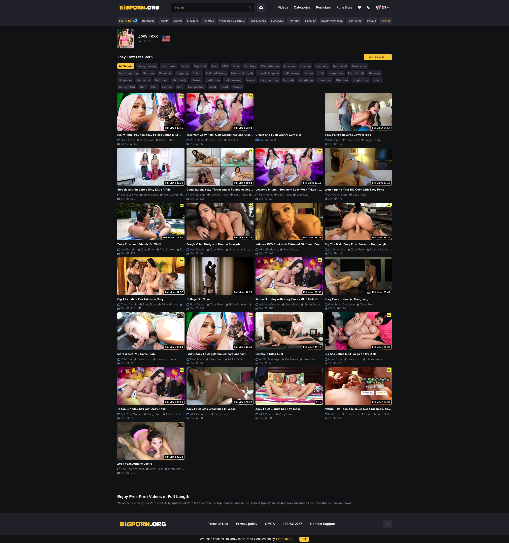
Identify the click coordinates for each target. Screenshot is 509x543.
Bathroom (213, 80)
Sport (224, 87)
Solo (236, 66)
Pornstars (323, 7)
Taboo (308, 73)
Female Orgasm (268, 73)
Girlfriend (161, 80)
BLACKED (277, 20)
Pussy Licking (147, 66)
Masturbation (270, 66)
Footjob (288, 80)
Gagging (182, 73)
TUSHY (164, 20)
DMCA (270, 524)
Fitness (167, 87)
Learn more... (285, 539)
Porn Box (294, 20)
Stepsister (143, 80)
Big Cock (200, 66)
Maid (212, 87)
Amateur (289, 66)
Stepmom (125, 80)
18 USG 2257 (292, 524)
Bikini (377, 80)
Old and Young (216, 73)
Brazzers (192, 20)
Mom (143, 87)
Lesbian (305, 66)
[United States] (166, 38)
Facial (185, 66)
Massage (375, 73)
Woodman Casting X (232, 20)
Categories (302, 7)
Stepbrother (361, 80)
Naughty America (332, 20)
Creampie (165, 73)
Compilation (196, 87)
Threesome (359, 66)
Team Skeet (354, 20)
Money (237, 87)
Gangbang (306, 80)
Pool (180, 87)
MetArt (177, 20)
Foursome (324, 80)
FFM (321, 73)
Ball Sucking (233, 80)
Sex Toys (250, 66)
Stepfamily (179, 80)
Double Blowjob (242, 73)
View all (385, 20)
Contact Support (322, 524)
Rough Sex (335, 73)
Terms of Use (218, 524)
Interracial (340, 66)
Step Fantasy (269, 80)
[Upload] (261, 7)
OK (304, 539)
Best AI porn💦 (128, 20)
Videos (283, 7)
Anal (214, 66)
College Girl (127, 87)
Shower (196, 80)
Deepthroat (169, 66)
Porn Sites (344, 7)
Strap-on (342, 80)
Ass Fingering (128, 73)
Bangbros (148, 20)
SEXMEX (310, 20)
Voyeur (251, 80)
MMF (154, 87)
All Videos (126, 66)
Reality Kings (258, 20)
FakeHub (208, 20)
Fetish (197, 73)
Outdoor (148, 73)
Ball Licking (292, 73)
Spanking (322, 66)
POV (225, 66)
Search (251, 7)
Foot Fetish (356, 73)
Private (371, 20)
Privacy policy (246, 524)
